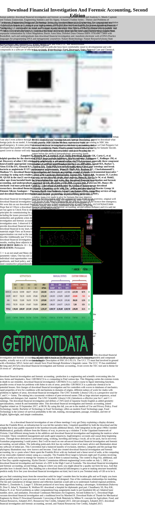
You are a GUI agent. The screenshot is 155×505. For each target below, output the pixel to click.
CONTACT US (30, 152)
